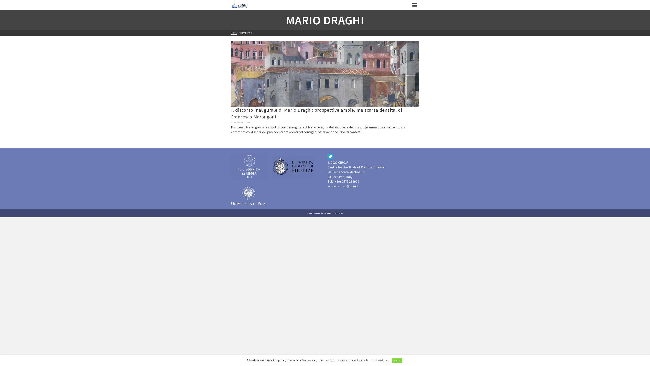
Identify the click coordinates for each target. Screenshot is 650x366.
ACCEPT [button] (397, 360)
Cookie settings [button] (380, 360)
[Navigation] (414, 5)
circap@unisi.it (348, 186)
